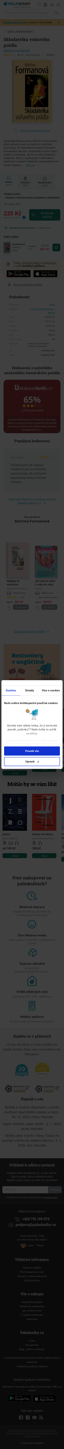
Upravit (29, 761)
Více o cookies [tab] (51, 690)
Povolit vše (32, 750)
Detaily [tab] (29, 690)
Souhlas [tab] (11, 690)
